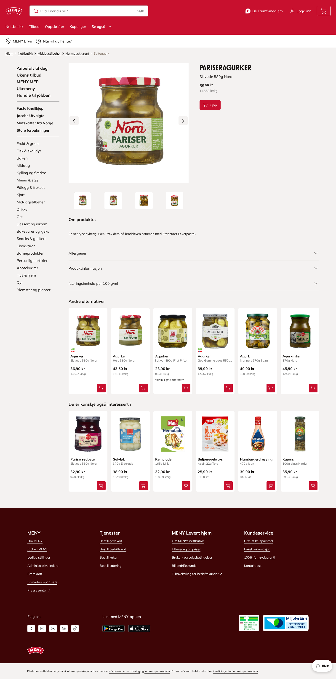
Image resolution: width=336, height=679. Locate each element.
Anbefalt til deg (32, 68)
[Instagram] (42, 628)
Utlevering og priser (186, 549)
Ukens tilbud (29, 75)
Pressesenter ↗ (39, 590)
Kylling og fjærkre (31, 172)
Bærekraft (34, 574)
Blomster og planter (34, 290)
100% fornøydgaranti (259, 557)
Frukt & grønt (28, 143)
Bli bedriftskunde (184, 566)
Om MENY (35, 541)
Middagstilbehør (31, 202)
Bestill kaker (108, 557)
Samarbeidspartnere (42, 582)
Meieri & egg (27, 180)
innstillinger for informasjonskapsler (235, 671)
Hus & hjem (26, 275)
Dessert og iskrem (32, 224)
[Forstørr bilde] (128, 123)
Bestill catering (110, 566)
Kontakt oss (252, 566)
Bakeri (22, 158)
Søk (140, 11)
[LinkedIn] (64, 628)
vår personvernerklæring (124, 671)
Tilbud (34, 26)
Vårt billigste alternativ (169, 379)
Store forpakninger (33, 130)
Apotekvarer (27, 268)
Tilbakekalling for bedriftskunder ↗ (197, 574)
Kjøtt (21, 194)
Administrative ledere (43, 566)
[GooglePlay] (113, 628)
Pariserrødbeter (83, 459)
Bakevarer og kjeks (33, 231)
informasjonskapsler (157, 671)
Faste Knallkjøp (30, 108)
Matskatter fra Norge (35, 123)
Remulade (163, 459)
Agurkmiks (291, 356)
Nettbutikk (14, 26)
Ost (20, 216)
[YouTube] (53, 628)
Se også (98, 26)
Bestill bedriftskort (113, 549)
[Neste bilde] (183, 120)
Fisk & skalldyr (29, 151)
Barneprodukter (30, 253)
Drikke (22, 209)
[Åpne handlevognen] (324, 11)
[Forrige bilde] (74, 120)
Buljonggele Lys (210, 459)
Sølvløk (119, 459)
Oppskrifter (54, 26)
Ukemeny (26, 88)
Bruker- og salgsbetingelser (192, 557)
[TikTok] (75, 628)
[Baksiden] (144, 200)
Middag (23, 165)
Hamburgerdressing (256, 459)
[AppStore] (139, 628)
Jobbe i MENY (37, 549)
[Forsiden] (113, 200)
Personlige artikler (32, 260)
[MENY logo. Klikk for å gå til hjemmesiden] (13, 11)
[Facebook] (31, 628)
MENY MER (28, 81)
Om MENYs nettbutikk (188, 541)
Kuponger (78, 26)
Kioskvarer (26, 246)
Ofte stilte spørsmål (258, 541)
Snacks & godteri (31, 238)
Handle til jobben (34, 95)
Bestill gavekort (111, 541)
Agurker (76, 356)
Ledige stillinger (38, 557)
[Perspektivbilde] (174, 200)
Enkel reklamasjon (257, 549)
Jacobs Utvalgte (30, 115)
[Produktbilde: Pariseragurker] (82, 200)
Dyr (20, 282)
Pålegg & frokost (31, 187)
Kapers (288, 459)
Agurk (245, 356)
